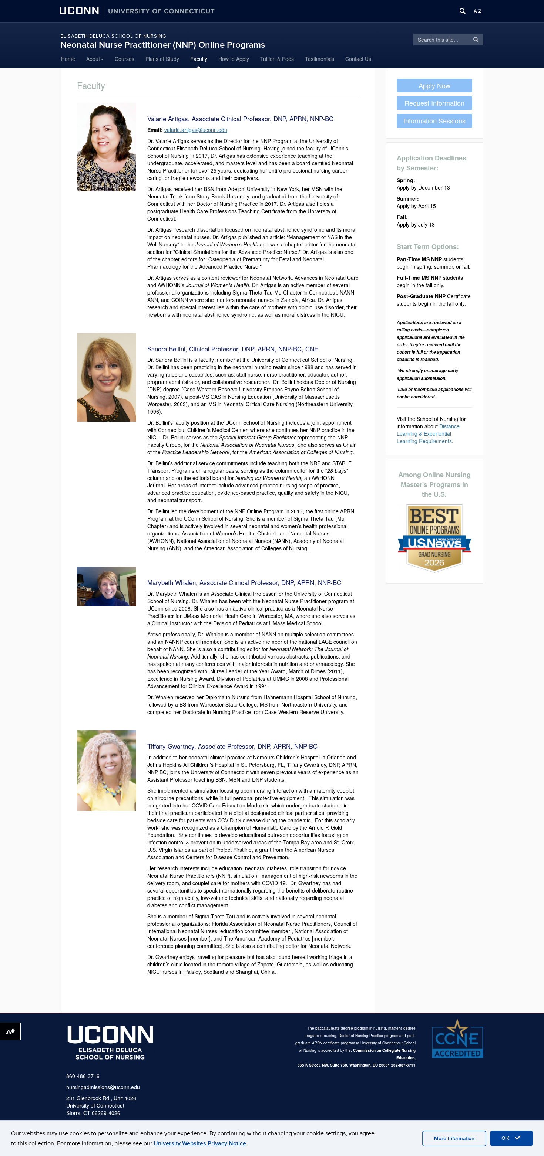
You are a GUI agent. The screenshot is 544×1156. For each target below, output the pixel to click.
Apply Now (434, 85)
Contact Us (358, 58)
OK (507, 1138)
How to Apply (233, 58)
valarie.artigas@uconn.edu (195, 129)
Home (68, 58)
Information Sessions (434, 120)
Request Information (434, 103)
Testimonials (319, 58)
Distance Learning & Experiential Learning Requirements (428, 433)
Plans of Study (162, 58)
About (93, 58)
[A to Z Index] (477, 11)
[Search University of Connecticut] (463, 11)
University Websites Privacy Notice (200, 1143)
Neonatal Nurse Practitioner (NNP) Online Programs (162, 45)
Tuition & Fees (277, 58)
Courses (124, 58)
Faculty (198, 58)
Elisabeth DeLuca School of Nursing (113, 36)
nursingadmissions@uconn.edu (103, 1087)
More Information (454, 1138)
